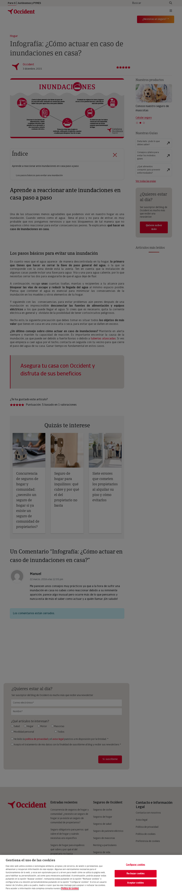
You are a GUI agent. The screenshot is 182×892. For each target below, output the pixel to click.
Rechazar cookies (135, 873)
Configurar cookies (135, 865)
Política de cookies (69, 889)
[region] (91, 873)
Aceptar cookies (135, 883)
